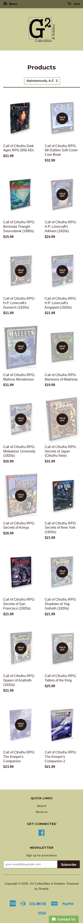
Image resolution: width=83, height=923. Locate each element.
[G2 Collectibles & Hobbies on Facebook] (41, 832)
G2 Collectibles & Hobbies (47, 883)
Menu (12, 4)
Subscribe (68, 864)
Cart (76, 4)
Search (41, 806)
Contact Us (66, 919)
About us (41, 811)
